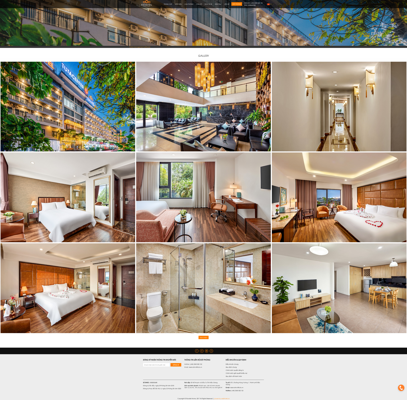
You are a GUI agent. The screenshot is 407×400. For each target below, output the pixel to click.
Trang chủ (168, 4)
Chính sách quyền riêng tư (235, 370)
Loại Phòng (189, 4)
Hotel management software (139, 47)
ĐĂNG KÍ (176, 365)
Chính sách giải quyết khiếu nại (236, 373)
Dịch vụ (208, 4)
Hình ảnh (218, 4)
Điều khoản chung (232, 364)
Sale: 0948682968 (250, 5)
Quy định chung (231, 367)
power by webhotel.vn (222, 398)
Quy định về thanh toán (234, 376)
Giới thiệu (178, 4)
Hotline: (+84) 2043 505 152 (253, 3)
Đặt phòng (237, 4)
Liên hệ (226, 4)
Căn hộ (199, 4)
